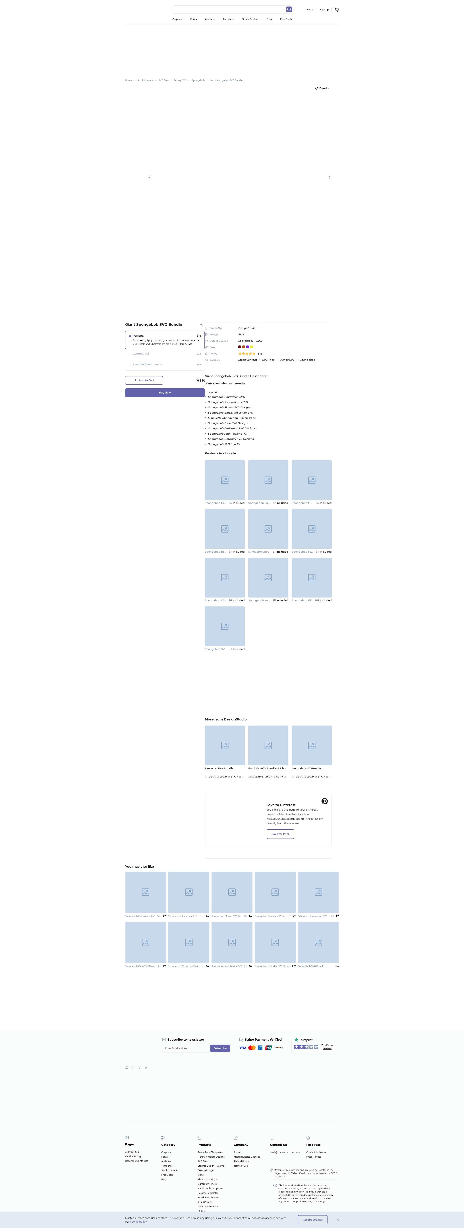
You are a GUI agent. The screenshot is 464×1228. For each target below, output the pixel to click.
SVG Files (268, 359)
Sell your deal (132, 1152)
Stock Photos (205, 1202)
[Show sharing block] (201, 324)
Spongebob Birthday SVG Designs (314, 600)
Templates (228, 19)
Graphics (177, 19)
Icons (201, 1174)
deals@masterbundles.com (285, 1152)
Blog (269, 19)
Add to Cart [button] (146, 380)
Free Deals (286, 19)
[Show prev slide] (150, 177)
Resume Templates (208, 1193)
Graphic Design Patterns (211, 1165)
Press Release (313, 1156)
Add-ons (209, 19)
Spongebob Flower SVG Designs (313, 503)
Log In (310, 9)
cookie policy (138, 1221)
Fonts (193, 19)
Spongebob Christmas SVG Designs (228, 600)
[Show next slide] (329, 177)
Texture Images (206, 1170)
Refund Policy (241, 1161)
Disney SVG (287, 359)
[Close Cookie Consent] (338, 1220)
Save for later (280, 834)
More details (185, 344)
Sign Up (324, 9)
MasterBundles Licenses (247, 1156)
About (237, 1152)
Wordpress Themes (208, 1197)
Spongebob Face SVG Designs (312, 551)
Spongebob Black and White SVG (227, 551)
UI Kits (201, 1211)
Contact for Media (316, 1152)
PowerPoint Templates (210, 1152)
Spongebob (307, 359)
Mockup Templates (208, 1206)
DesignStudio (247, 328)
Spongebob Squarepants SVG (267, 503)
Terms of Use (241, 1165)
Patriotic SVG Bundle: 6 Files (267, 768)
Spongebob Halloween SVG (223, 503)
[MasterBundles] (137, 9)
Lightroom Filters (207, 1184)
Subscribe (220, 1048)
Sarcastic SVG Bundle (219, 768)
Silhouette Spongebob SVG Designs (272, 551)
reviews (327, 1048)
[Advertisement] (232, 49)
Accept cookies (313, 1219)
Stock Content (250, 19)
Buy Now (165, 392)
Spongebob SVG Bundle (221, 649)
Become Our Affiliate (136, 1161)
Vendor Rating (133, 1156)
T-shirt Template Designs (211, 1156)
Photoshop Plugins (208, 1179)
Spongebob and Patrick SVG (267, 600)
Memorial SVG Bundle (306, 768)
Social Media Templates (210, 1188)
